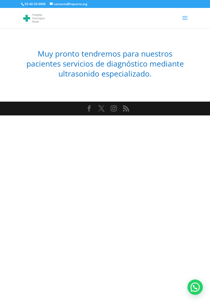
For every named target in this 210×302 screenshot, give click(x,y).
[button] (195, 287)
